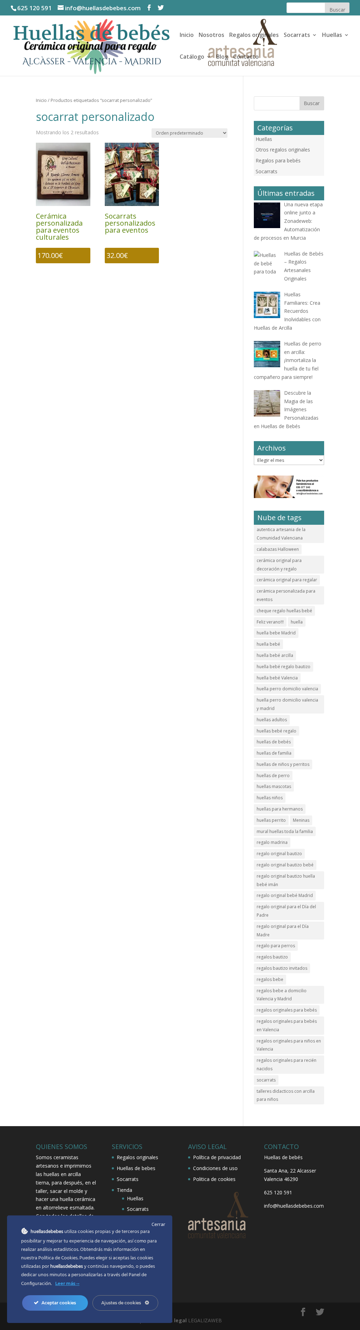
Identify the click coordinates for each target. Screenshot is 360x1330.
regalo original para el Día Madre (283, 930)
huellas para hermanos (280, 809)
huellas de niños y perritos (283, 764)
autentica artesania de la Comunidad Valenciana (281, 534)
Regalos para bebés (278, 160)
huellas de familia (274, 753)
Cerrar (158, 1224)
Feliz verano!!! (270, 622)
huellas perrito (271, 820)
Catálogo (192, 57)
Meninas (301, 820)
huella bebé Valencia (277, 678)
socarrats (266, 1080)
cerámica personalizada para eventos (286, 595)
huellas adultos (272, 720)
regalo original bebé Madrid (285, 895)
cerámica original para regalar (287, 580)
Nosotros (211, 35)
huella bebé (268, 644)
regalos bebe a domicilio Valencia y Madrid (282, 995)
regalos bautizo (272, 957)
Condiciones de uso (215, 1168)
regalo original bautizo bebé (285, 865)
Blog (222, 57)
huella (297, 622)
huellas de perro (273, 776)
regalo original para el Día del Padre (286, 911)
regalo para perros (276, 946)
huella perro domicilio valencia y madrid (287, 704)
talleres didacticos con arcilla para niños (286, 1095)
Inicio (187, 35)
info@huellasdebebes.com (294, 1205)
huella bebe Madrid (276, 633)
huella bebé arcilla (275, 655)
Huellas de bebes (136, 1168)
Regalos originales (254, 35)
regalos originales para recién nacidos (286, 1064)
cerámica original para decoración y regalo (279, 564)
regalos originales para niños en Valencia (289, 1045)
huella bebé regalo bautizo (283, 667)
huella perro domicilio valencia (287, 689)
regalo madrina (272, 842)
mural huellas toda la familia (285, 831)
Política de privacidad (217, 1157)
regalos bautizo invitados (282, 968)
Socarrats (297, 35)
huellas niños (270, 798)
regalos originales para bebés (287, 1010)
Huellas (332, 35)
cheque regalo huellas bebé (284, 611)
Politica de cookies (214, 1179)
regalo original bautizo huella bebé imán (286, 880)
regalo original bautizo (279, 854)
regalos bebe (270, 979)
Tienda (124, 1190)
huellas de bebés (274, 742)
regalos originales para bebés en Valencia (287, 1025)
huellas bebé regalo (276, 731)
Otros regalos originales (283, 149)
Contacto (246, 57)
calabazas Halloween (278, 549)
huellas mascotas (274, 786)
